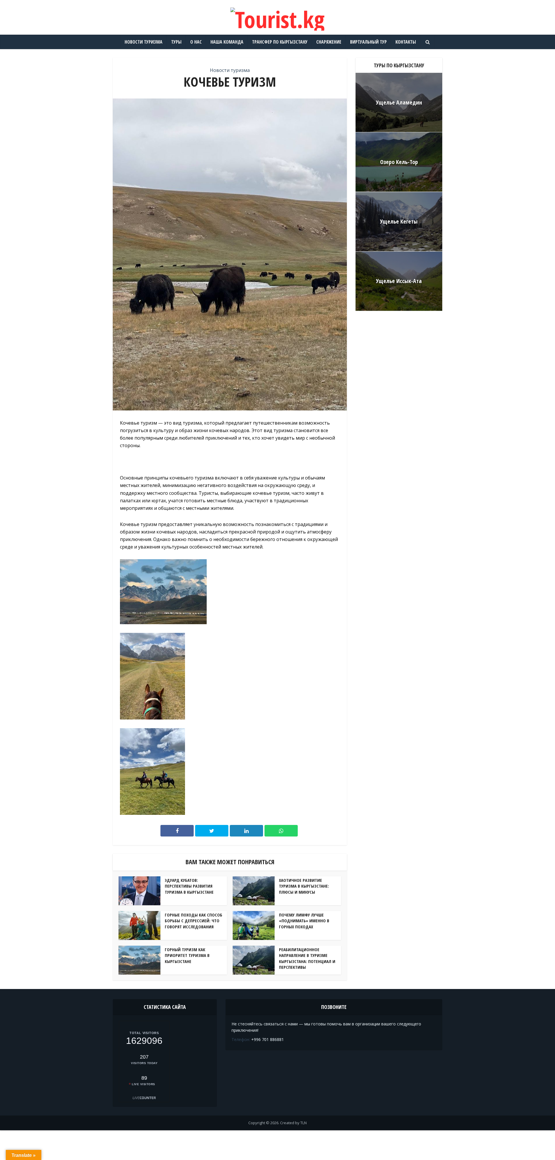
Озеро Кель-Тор (399, 162)
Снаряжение (328, 42)
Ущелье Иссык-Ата (399, 281)
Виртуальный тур (368, 42)
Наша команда (226, 42)
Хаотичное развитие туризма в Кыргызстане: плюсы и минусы (304, 886)
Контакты (405, 42)
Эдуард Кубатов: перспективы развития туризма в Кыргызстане (189, 886)
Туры (176, 42)
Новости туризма (143, 42)
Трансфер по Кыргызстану (280, 42)
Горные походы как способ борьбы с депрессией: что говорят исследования (193, 921)
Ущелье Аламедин (399, 102)
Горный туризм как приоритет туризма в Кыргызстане (187, 955)
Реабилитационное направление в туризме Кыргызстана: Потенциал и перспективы (307, 958)
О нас (196, 42)
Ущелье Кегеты (399, 221)
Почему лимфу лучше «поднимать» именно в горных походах (304, 921)
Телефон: (241, 1039)
